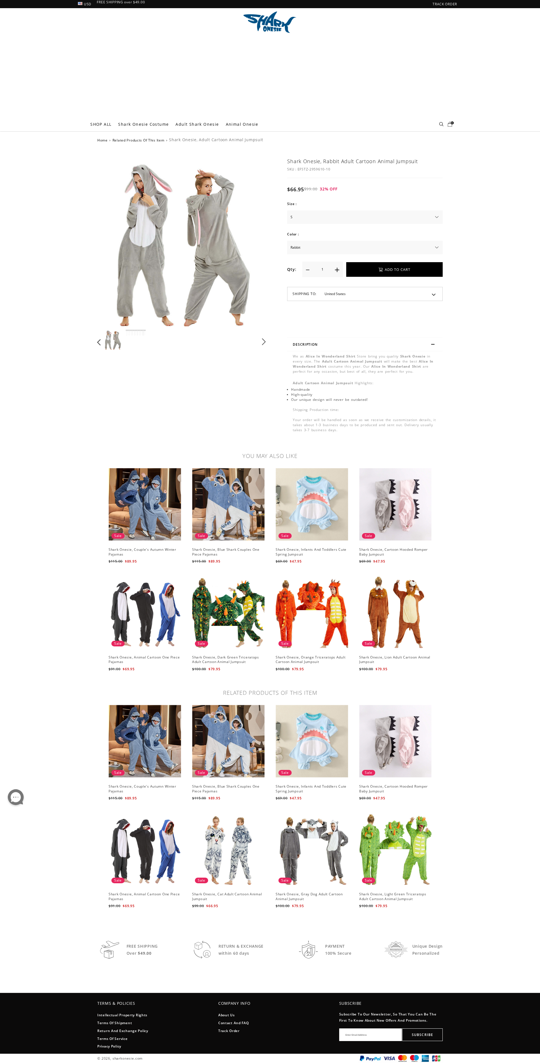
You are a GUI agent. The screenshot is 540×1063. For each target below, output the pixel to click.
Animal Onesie (242, 124)
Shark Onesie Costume (143, 124)
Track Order (229, 1030)
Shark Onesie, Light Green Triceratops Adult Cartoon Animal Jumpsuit (392, 896)
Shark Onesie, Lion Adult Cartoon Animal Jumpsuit (394, 659)
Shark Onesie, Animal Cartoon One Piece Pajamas (144, 659)
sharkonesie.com (127, 1058)
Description (305, 344)
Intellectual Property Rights (122, 1015)
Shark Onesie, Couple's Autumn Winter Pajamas (142, 552)
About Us (226, 1015)
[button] (110, 241)
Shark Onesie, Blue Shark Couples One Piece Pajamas (226, 552)
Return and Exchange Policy (122, 1030)
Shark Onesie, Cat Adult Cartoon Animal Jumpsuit (227, 896)
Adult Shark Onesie (197, 124)
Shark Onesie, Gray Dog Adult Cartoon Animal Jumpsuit (309, 896)
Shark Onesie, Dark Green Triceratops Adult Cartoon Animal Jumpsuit (225, 659)
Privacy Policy (109, 1046)
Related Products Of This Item (138, 140)
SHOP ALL (100, 124)
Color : (293, 234)
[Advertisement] (270, 75)
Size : (291, 203)
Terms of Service (112, 1038)
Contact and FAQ (233, 1023)
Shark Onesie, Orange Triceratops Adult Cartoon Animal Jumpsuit (310, 659)
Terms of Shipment (114, 1023)
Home (102, 140)
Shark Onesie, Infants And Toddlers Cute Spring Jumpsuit (311, 552)
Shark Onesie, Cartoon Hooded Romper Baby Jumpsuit (393, 552)
